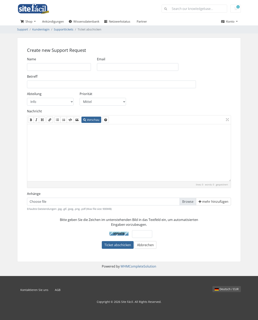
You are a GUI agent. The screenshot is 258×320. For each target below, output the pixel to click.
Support (22, 29)
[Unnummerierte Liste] (57, 120)
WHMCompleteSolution (138, 266)
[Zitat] (77, 120)
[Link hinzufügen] (50, 120)
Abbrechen (145, 245)
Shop (28, 21)
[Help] (105, 120)
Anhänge (34, 193)
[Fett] (31, 120)
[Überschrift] (42, 120)
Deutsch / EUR (229, 289)
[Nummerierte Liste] (63, 120)
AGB (57, 290)
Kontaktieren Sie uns (34, 290)
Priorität (86, 94)
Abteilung (34, 94)
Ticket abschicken (117, 245)
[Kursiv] (36, 120)
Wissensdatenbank (85, 21)
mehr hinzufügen (214, 201)
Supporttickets (63, 29)
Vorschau (92, 120)
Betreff (32, 76)
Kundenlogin (41, 29)
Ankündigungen (52, 21)
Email (101, 59)
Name (31, 59)
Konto (230, 21)
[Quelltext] (70, 120)
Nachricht (34, 111)
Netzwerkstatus (118, 21)
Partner (141, 21)
